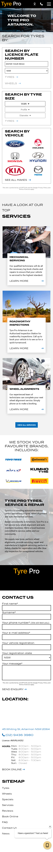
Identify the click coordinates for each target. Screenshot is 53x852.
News (6, 833)
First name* (10, 603)
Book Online (12, 769)
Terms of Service (24, 189)
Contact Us (9, 827)
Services (7, 805)
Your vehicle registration (18, 642)
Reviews (7, 810)
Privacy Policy (43, 188)
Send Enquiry (13, 689)
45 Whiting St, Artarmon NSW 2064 (26, 729)
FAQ (5, 822)
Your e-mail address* (16, 632)
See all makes (16, 179)
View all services (26, 425)
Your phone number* (25, 622)
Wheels (7, 793)
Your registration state (17, 653)
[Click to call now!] (41, 4)
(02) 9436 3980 (19, 735)
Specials (7, 799)
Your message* (12, 663)
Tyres (5, 788)
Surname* (9, 612)
